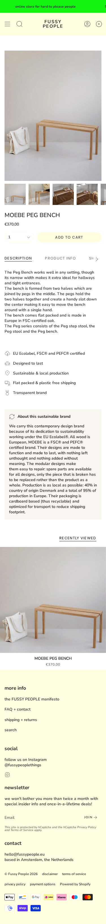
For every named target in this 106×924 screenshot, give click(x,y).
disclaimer (50, 874)
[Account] (87, 24)
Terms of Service (21, 830)
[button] (19, 24)
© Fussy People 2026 (21, 874)
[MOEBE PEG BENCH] (53, 600)
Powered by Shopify (75, 884)
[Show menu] (7, 24)
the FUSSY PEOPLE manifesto (32, 699)
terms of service (74, 874)
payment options (42, 884)
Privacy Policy (86, 827)
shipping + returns (21, 719)
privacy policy (15, 884)
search (11, 730)
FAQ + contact (18, 709)
